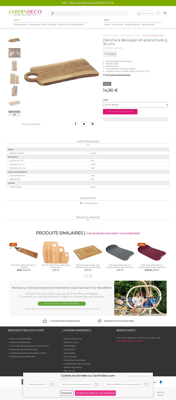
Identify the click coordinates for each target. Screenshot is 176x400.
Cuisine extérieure (20, 25)
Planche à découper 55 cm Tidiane (23, 266)
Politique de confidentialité (22, 356)
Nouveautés (69, 353)
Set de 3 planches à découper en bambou (56, 266)
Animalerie (61, 25)
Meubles (107, 25)
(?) (47, 384)
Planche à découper (153, 36)
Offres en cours (71, 342)
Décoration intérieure (132, 25)
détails (65, 378)
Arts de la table (117, 25)
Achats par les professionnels (24, 349)
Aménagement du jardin (38, 25)
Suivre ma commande (20, 338)
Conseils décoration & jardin (77, 363)
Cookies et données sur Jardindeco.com (88, 375)
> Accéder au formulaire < (130, 341)
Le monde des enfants (75, 25)
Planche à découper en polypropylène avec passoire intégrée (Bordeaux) (151, 267)
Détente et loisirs (148, 25)
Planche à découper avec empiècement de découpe (87, 266)
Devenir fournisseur (73, 367)
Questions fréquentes (20, 342)
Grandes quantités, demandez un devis (28, 353)
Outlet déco (69, 349)
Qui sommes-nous (73, 338)
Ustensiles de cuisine (130, 36)
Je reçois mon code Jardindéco (61, 303)
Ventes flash (69, 346)
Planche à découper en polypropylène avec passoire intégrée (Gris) (119, 267)
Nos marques (70, 356)
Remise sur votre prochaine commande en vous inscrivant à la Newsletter (62, 287)
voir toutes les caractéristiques (117, 75)
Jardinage (52, 25)
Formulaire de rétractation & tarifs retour (29, 346)
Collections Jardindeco (75, 360)
